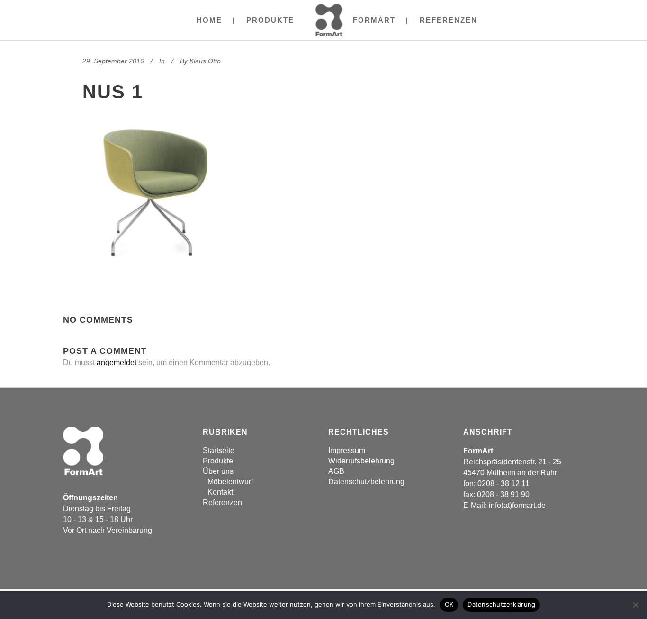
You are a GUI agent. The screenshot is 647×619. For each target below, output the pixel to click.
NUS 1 (112, 91)
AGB (336, 471)
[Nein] (635, 605)
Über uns (218, 471)
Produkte (218, 461)
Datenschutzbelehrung (366, 482)
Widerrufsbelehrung (361, 461)
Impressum (346, 450)
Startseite (218, 450)
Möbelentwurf (230, 482)
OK (449, 604)
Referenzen (222, 502)
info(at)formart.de (517, 505)
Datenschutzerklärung (501, 604)
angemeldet (116, 362)
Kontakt (220, 492)
